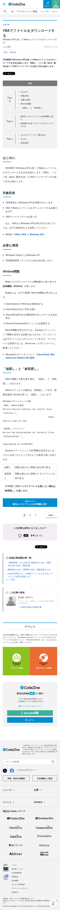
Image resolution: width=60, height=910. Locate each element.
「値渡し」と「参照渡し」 (32, 107)
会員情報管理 (17, 872)
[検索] (5, 11)
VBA (5, 52)
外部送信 (15, 892)
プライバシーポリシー (20, 888)
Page (10, 121)
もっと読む (10, 579)
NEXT (51, 515)
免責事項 (15, 876)
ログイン (31, 720)
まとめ (24, 138)
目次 (30, 83)
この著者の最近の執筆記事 (30, 607)
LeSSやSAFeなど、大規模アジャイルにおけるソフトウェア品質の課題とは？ (30, 575)
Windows (13, 52)
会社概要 (15, 880)
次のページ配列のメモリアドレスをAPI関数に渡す (30, 502)
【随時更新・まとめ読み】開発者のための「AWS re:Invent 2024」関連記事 (29, 564)
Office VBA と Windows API (29, 234)
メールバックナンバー (31, 706)
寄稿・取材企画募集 (16, 778)
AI (12, 11)
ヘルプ (14, 865)
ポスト (10, 73)
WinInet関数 (26, 103)
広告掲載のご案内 (45, 778)
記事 (36, 789)
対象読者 (24, 95)
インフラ (44, 11)
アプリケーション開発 (26, 11)
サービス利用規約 (18, 884)
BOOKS (38, 802)
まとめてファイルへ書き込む (33, 134)
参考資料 (24, 142)
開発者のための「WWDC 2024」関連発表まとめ (29, 569)
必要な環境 (25, 99)
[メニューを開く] (4, 4)
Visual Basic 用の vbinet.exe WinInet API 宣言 (30, 356)
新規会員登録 (31, 713)
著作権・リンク (17, 869)
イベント (7, 802)
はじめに (24, 91)
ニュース (7, 789)
